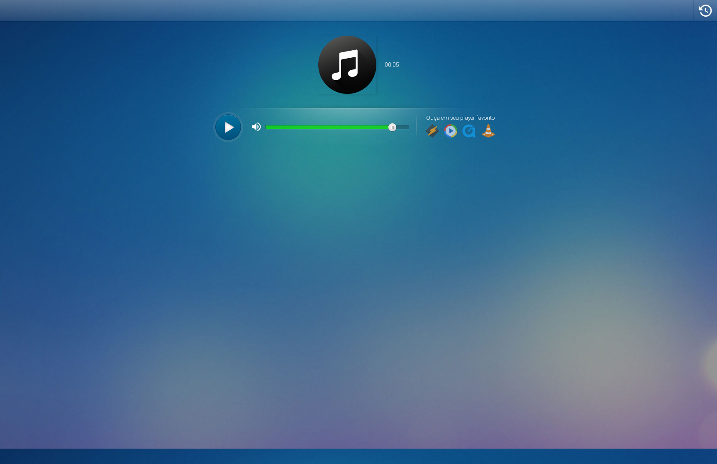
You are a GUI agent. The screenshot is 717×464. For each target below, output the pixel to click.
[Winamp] (432, 131)
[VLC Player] (488, 131)
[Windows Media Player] (450, 131)
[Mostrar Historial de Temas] (705, 10)
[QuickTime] (469, 131)
